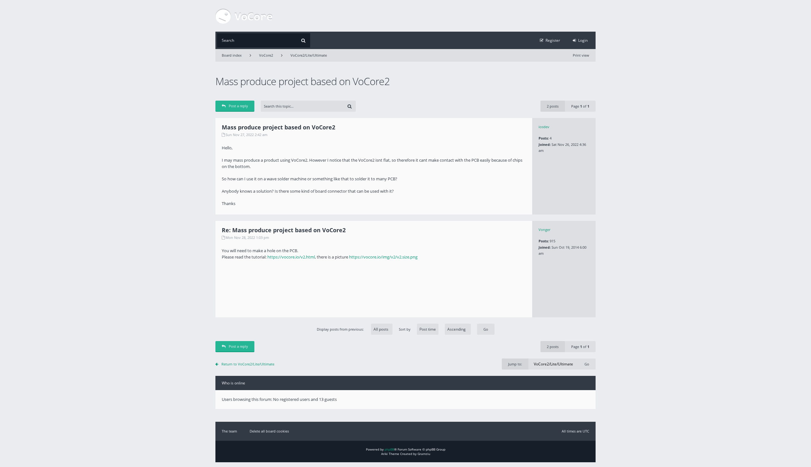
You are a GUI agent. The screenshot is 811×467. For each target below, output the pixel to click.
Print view (581, 55)
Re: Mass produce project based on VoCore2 (284, 230)
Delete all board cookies (269, 431)
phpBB (389, 449)
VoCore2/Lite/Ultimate (309, 55)
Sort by (405, 329)
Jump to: (515, 364)
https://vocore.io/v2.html (291, 257)
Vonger (544, 229)
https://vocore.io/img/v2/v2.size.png (383, 257)
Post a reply (238, 105)
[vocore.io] (243, 16)
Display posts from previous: (341, 329)
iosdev (544, 126)
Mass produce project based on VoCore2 (302, 81)
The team (229, 431)
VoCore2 (266, 55)
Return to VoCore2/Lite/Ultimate (247, 364)
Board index (232, 55)
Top (600, 210)
